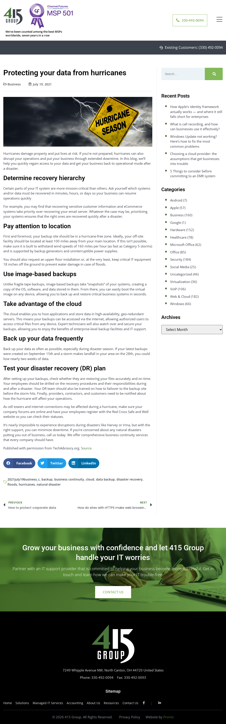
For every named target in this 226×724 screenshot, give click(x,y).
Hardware (177, 230)
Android (176, 200)
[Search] (214, 74)
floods (12, 484)
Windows (177, 304)
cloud (90, 479)
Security (176, 259)
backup (47, 479)
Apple (174, 208)
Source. (86, 448)
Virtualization (180, 281)
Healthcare (178, 237)
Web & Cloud (180, 296)
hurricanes (27, 484)
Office (174, 252)
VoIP (173, 289)
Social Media (179, 267)
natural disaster (49, 484)
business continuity (69, 479)
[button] (19, 463)
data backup (105, 479)
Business (14, 84)
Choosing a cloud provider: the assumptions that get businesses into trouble (194, 158)
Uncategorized (181, 274)
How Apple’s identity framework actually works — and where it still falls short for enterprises (196, 111)
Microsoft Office (182, 244)
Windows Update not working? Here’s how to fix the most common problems (193, 141)
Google (175, 222)
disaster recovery (130, 479)
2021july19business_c (24, 479)
